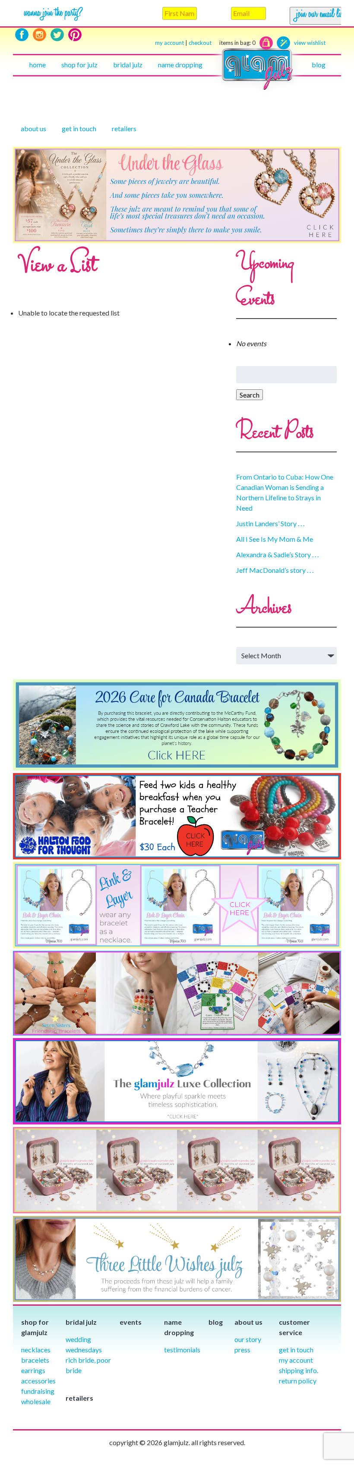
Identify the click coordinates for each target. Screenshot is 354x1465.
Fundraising (37, 1391)
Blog (319, 64)
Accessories (38, 1381)
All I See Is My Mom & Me (274, 539)
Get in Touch (296, 1349)
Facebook (21, 34)
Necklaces (36, 1349)
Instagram (39, 34)
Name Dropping (180, 64)
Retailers (124, 128)
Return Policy (297, 1381)
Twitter (57, 34)
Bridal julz (127, 64)
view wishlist (310, 42)
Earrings (33, 1370)
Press (242, 1349)
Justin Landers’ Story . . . (270, 523)
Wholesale (36, 1401)
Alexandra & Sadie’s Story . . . (277, 554)
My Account (296, 1360)
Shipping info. (298, 1370)
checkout (222, 42)
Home (37, 64)
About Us (33, 128)
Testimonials (182, 1349)
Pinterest (75, 34)
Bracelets (35, 1360)
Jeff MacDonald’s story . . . (274, 570)
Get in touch (79, 128)
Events (131, 1322)
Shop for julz (79, 64)
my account (169, 42)
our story (247, 1339)
